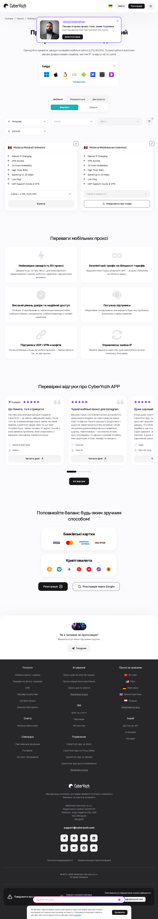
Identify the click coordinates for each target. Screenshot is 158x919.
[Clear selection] (8, 121)
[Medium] (74, 848)
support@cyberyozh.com (79, 827)
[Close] (117, 20)
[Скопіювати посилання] (75, 143)
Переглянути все (130, 707)
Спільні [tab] (93, 107)
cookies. (77, 915)
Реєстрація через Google (99, 586)
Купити (41, 203)
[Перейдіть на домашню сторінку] (15, 6)
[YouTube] (84, 838)
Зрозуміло (120, 912)
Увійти (121, 6)
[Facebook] (74, 838)
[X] (64, 848)
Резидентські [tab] (77, 99)
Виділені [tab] (64, 107)
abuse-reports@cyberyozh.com (127, 899)
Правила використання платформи (94, 860)
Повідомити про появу (119, 203)
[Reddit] (84, 848)
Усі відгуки (79, 481)
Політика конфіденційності (60, 860)
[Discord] (94, 848)
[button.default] (119, 899)
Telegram (81, 648)
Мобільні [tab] (58, 99)
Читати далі (32, 458)
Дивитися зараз (72, 37)
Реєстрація (136, 6)
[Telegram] (64, 838)
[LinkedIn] (94, 838)
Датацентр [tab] (98, 99)
